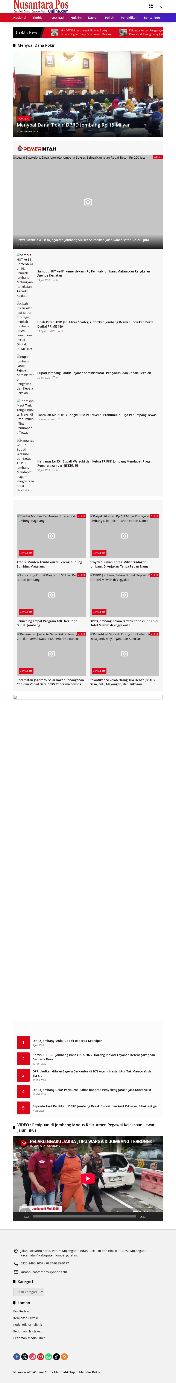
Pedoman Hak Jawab (27, 1331)
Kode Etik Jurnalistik (27, 1325)
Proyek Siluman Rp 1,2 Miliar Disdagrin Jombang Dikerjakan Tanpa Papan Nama (119, 564)
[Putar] (19, 1216)
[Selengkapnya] (88, 148)
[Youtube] (40, 1356)
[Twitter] (24, 1356)
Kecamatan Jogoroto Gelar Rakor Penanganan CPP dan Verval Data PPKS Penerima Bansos (50, 682)
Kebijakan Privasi (25, 1318)
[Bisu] (150, 1216)
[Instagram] (32, 1356)
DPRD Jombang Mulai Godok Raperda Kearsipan (68, 1041)
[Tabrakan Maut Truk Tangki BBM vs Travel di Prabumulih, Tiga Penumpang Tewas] (25, 417)
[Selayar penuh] (157, 1216)
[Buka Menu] (150, 6)
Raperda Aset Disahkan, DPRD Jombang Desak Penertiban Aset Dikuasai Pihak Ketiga (95, 1106)
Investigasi (23, 118)
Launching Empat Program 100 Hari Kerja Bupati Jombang (47, 623)
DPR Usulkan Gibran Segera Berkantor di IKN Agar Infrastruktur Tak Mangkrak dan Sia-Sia (93, 1073)
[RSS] (64, 1356)
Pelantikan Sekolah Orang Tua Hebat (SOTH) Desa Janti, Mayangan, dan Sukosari (122, 682)
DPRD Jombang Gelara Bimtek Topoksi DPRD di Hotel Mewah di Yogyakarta (124, 623)
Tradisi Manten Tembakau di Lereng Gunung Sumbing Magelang (49, 564)
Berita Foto (26, 552)
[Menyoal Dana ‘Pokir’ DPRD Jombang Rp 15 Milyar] (88, 94)
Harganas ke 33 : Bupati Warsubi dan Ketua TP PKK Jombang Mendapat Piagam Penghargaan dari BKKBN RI (95, 463)
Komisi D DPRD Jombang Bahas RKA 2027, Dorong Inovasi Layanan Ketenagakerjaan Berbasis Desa (94, 1057)
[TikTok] (56, 1356)
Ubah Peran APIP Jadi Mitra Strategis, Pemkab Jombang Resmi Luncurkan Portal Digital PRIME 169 (95, 324)
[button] (160, 6)
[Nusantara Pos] (40, 6)
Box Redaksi (21, 1311)
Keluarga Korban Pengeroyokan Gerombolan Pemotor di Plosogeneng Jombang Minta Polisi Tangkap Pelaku (138, 32)
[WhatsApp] (48, 1356)
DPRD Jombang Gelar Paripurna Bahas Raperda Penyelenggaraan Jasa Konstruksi (92, 1090)
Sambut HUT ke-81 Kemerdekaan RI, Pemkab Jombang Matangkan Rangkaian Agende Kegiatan (93, 273)
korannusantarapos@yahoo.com (44, 1272)
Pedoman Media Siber (29, 1338)
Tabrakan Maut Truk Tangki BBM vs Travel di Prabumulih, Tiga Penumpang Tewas (96, 415)
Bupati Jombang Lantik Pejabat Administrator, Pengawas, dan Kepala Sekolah (94, 373)
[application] (88, 1178)
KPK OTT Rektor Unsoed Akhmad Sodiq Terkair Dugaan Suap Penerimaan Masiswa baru (69, 32)
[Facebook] (16, 1356)
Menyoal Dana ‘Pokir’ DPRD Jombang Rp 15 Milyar (73, 124)
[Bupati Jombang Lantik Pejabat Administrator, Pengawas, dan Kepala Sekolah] (25, 374)
